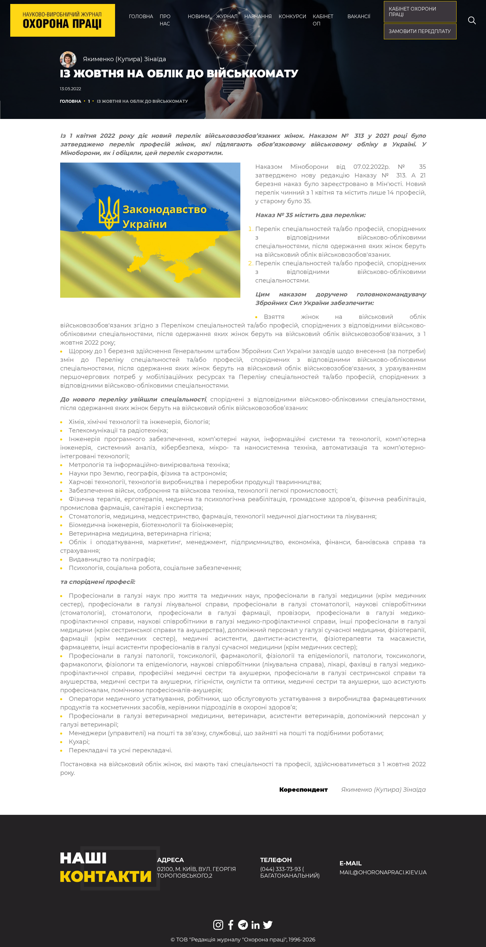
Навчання (258, 16)
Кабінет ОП (323, 20)
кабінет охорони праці (412, 11)
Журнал (227, 16)
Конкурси (292, 16)
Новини (199, 16)
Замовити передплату (420, 31)
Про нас (165, 20)
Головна (141, 16)
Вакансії (358, 16)
